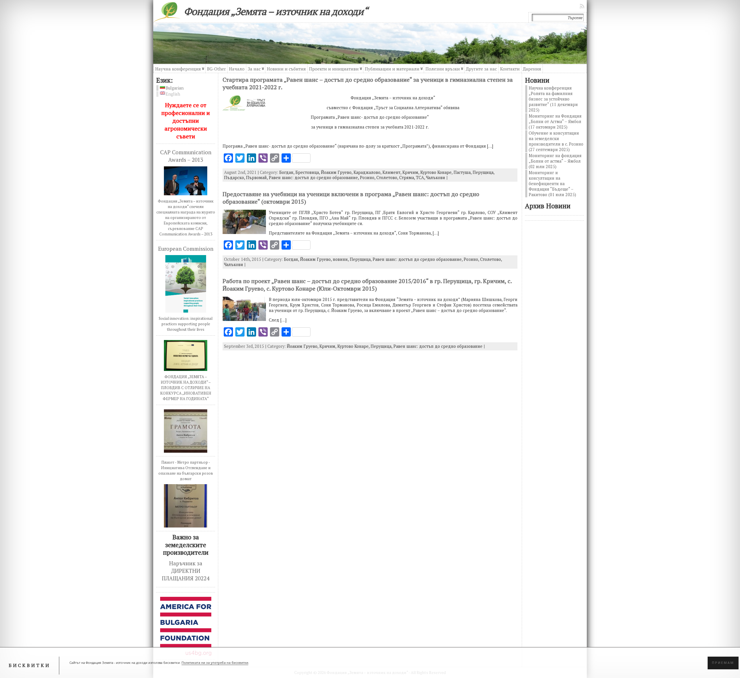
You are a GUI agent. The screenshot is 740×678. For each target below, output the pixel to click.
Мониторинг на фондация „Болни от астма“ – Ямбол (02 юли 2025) (555, 161)
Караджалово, (368, 172)
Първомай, (257, 177)
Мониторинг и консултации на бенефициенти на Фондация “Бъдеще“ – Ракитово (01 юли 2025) (552, 183)
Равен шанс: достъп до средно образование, (314, 177)
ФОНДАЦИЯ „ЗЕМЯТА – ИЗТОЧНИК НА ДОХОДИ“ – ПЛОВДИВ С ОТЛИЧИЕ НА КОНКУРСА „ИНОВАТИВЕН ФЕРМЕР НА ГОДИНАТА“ (185, 387)
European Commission (185, 248)
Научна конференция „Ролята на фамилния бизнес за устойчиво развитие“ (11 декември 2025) (553, 99)
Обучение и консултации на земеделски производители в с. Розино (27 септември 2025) (556, 141)
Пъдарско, (235, 177)
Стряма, (407, 177)
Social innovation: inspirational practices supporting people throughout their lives (185, 324)
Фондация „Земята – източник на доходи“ (276, 11)
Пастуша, (463, 172)
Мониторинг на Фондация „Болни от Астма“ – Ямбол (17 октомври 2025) (555, 121)
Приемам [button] (723, 663)
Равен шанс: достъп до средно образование (437, 346)
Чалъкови (435, 177)
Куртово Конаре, (437, 172)
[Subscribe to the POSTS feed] (582, 6)
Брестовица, (308, 172)
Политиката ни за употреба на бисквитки (215, 663)
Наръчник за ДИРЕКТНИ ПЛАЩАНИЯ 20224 (185, 571)
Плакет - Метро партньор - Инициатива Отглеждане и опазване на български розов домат (185, 470)
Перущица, (483, 172)
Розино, (368, 177)
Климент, (392, 172)
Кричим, (411, 172)
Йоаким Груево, (337, 172)
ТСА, (421, 177)
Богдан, (287, 172)
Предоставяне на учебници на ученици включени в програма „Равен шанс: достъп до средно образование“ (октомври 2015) (351, 197)
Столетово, (387, 177)
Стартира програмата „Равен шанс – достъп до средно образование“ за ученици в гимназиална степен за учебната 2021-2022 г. (368, 83)
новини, (341, 259)
